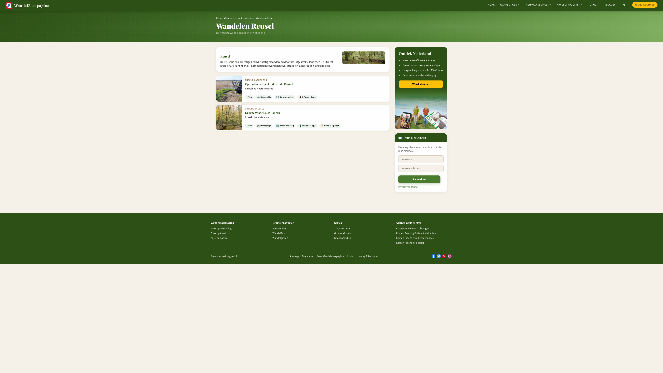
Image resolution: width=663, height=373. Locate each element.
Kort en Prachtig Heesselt (410, 243)
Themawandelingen (537, 5)
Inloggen (610, 5)
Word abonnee (644, 5)
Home (491, 5)
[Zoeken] (624, 5)
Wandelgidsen (280, 238)
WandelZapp (279, 233)
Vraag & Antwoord (368, 256)
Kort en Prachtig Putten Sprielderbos (416, 233)
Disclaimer (308, 256)
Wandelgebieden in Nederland (239, 18)
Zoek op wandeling (221, 228)
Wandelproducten (569, 5)
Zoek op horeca (219, 238)
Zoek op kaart (218, 233)
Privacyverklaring (408, 187)
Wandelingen (509, 5)
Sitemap (294, 256)
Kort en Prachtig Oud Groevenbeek (415, 238)
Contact (351, 256)
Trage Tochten (342, 228)
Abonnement (279, 228)
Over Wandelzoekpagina (330, 256)
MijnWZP (593, 5)
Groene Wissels (342, 233)
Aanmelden (419, 179)
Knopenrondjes (342, 238)
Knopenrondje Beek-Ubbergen (412, 228)
